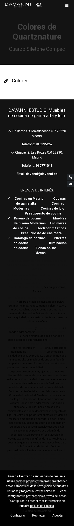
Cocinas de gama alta (21, 328)
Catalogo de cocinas (30, 238)
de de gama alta (54, 367)
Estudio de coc (53, 328)
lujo (40, 328)
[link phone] (70, 177)
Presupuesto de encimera (41, 233)
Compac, (24, 287)
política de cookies (42, 505)
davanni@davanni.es (42, 174)
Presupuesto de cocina (43, 213)
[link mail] (70, 184)
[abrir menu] (67, 5)
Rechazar (38, 515)
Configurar (17, 515)
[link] (23, 5)
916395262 (44, 144)
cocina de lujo (56, 339)
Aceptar (58, 515)
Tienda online (45, 248)
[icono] (5, 81)
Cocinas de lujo (52, 208)
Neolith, (13, 287)
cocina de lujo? (36, 351)
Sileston (36, 287)
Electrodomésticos (51, 228)
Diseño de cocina (29, 218)
